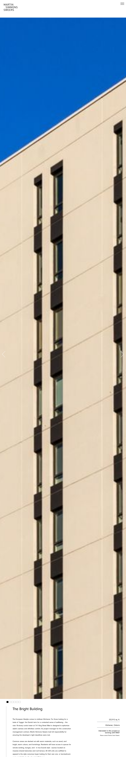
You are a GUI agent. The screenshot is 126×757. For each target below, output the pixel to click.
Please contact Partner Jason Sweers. (110, 735)
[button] (3, 354)
